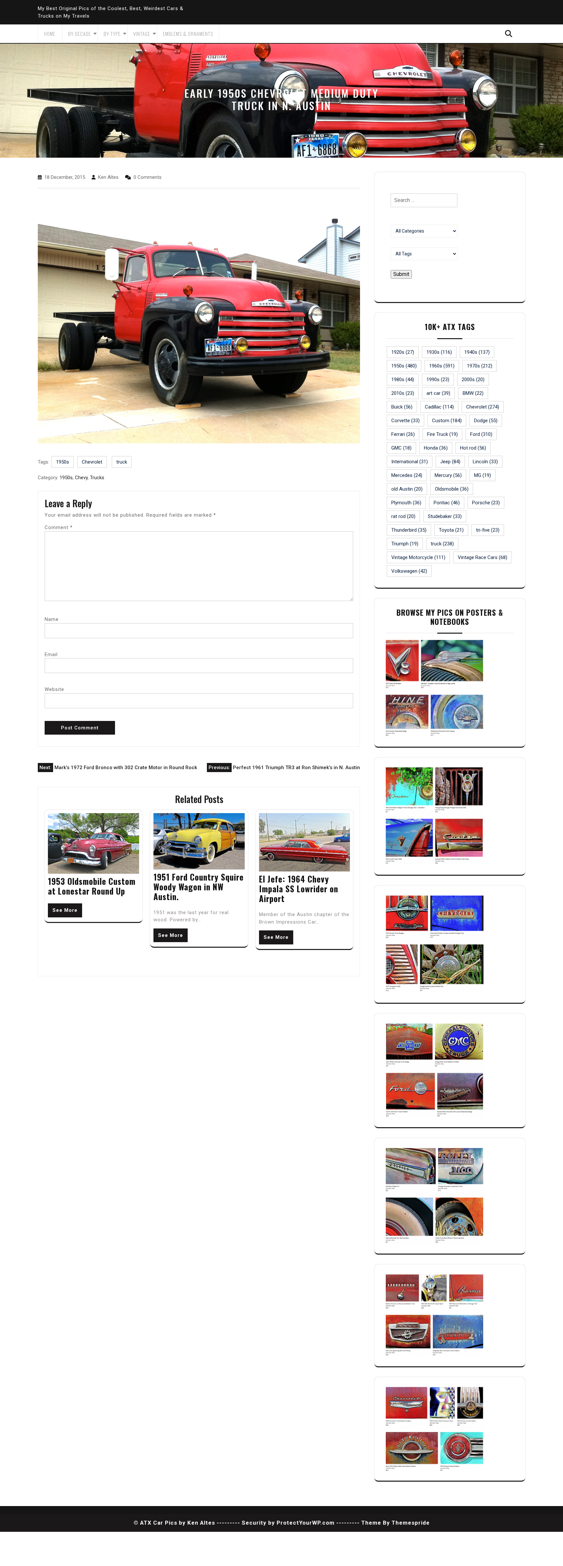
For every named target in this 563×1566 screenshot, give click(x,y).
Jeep (450, 462)
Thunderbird (408, 530)
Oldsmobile (452, 489)
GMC (401, 448)
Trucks (97, 478)
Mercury (448, 475)
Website (54, 689)
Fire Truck (442, 434)
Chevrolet (92, 462)
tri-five (487, 530)
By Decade (79, 33)
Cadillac (439, 407)
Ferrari (403, 434)
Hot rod (473, 448)
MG (482, 475)
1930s (439, 352)
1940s (477, 352)
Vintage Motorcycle (418, 557)
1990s (437, 379)
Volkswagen (409, 571)
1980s (402, 379)
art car (438, 393)
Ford (481, 434)
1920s (402, 352)
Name (52, 619)
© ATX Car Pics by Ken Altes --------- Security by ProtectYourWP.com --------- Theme (257, 1522)
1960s (442, 366)
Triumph (404, 544)
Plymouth (406, 503)
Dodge (486, 421)
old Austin (407, 489)
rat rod (403, 516)
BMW (473, 393)
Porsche (486, 503)
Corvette (405, 421)
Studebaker (445, 516)
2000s (473, 379)
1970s (479, 366)
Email (51, 654)
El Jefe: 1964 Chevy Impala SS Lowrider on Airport (298, 888)
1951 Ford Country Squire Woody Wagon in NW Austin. (198, 886)
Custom (447, 421)
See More (65, 910)
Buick (401, 407)
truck (121, 462)
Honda (436, 448)
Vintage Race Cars (482, 557)
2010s (402, 393)
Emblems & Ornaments (188, 33)
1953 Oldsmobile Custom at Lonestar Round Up (92, 886)
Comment (59, 527)
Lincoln (485, 462)
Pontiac (447, 503)
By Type (112, 33)
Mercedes (406, 475)
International (409, 462)
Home (49, 33)
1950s (62, 462)
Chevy (81, 478)
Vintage (141, 33)
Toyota (451, 530)
